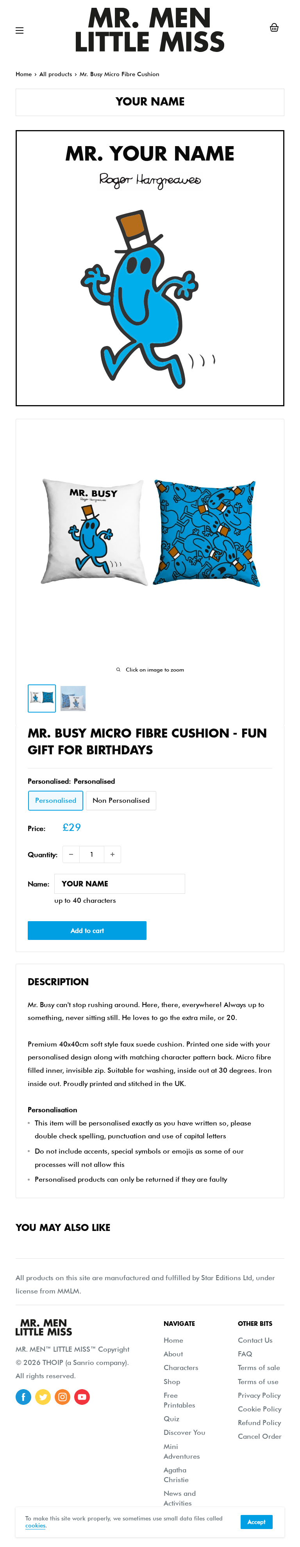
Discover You (184, 1432)
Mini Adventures (182, 1451)
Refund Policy (259, 1422)
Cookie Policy (259, 1409)
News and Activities (180, 1498)
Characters (181, 1367)
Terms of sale (259, 1367)
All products (55, 74)
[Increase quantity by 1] (112, 854)
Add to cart (87, 930)
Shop (172, 1381)
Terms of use (258, 1381)
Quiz (171, 1419)
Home (24, 74)
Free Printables (179, 1400)
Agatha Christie (176, 1475)
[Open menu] (19, 30)
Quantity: (43, 854)
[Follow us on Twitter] (43, 1397)
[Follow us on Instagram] (62, 1397)
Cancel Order (260, 1436)
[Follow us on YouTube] (82, 1397)
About (173, 1354)
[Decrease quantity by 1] (71, 854)
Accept (257, 1522)
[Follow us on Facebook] (23, 1397)
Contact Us (255, 1340)
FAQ (245, 1354)
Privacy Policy (259, 1395)
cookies (35, 1525)
